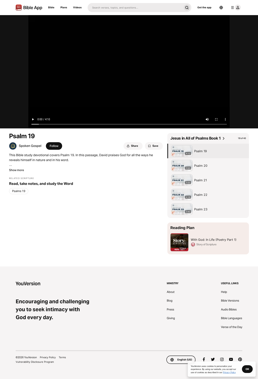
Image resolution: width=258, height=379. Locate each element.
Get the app (204, 7)
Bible (51, 7)
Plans (63, 7)
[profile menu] (235, 7)
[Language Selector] (221, 7)
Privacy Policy (48, 357)
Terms (62, 357)
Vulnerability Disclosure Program (35, 361)
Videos (77, 7)
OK (247, 369)
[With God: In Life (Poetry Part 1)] (208, 238)
